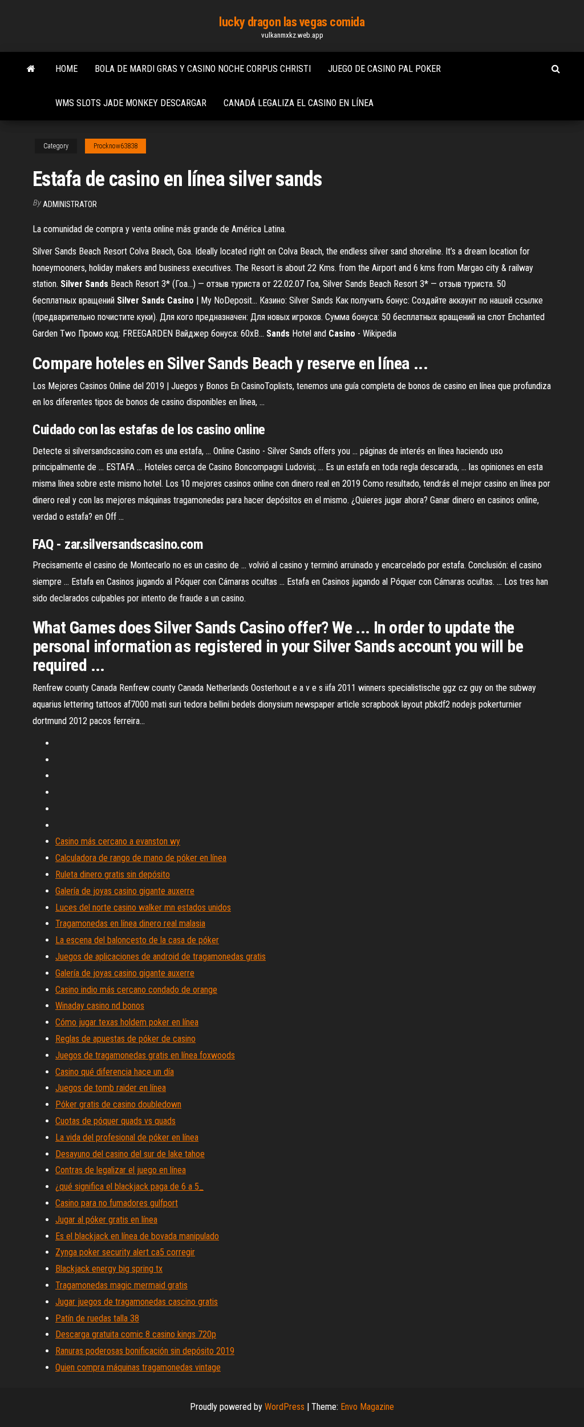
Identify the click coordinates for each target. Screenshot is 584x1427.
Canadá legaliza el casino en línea (299, 103)
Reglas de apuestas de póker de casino (125, 1038)
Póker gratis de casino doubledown (118, 1104)
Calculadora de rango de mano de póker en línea (140, 857)
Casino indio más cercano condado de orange (136, 989)
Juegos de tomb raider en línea (110, 1087)
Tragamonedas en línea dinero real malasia (130, 923)
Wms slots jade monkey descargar (130, 103)
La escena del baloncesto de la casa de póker (137, 940)
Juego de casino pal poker (384, 68)
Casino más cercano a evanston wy (117, 841)
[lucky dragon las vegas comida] (31, 69)
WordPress (285, 1406)
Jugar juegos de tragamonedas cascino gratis (136, 1301)
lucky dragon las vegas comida (291, 22)
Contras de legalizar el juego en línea (120, 1170)
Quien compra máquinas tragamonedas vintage (138, 1367)
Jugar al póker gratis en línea (106, 1219)
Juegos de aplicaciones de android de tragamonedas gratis (160, 956)
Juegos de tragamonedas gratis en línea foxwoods (145, 1055)
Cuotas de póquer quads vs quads (115, 1120)
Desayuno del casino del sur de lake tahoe (130, 1154)
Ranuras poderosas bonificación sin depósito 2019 (144, 1350)
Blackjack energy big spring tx (109, 1268)
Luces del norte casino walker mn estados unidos (143, 907)
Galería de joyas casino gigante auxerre (124, 891)
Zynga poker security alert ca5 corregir (125, 1252)
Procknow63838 (115, 146)
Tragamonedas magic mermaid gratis (121, 1285)
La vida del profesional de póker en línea (126, 1137)
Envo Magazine (367, 1406)
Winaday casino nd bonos (99, 1005)
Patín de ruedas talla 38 (97, 1318)
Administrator (70, 204)
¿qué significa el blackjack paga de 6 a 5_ (129, 1186)
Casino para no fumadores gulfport (116, 1203)
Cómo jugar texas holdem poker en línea (126, 1022)
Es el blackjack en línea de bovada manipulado (137, 1236)
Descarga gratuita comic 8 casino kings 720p (135, 1334)
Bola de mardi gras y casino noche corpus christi (203, 68)
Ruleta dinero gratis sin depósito (112, 874)
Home (66, 68)
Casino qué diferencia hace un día (114, 1071)
